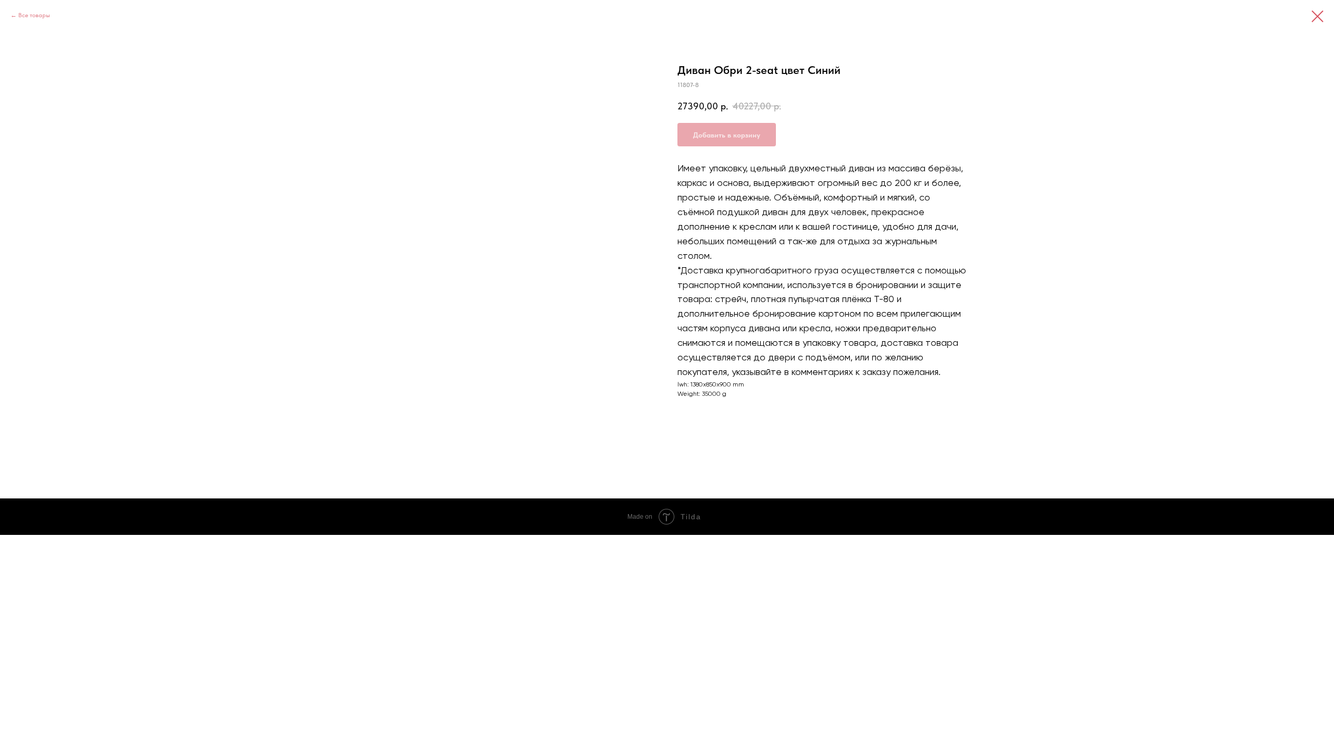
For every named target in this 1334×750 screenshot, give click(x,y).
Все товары (34, 15)
